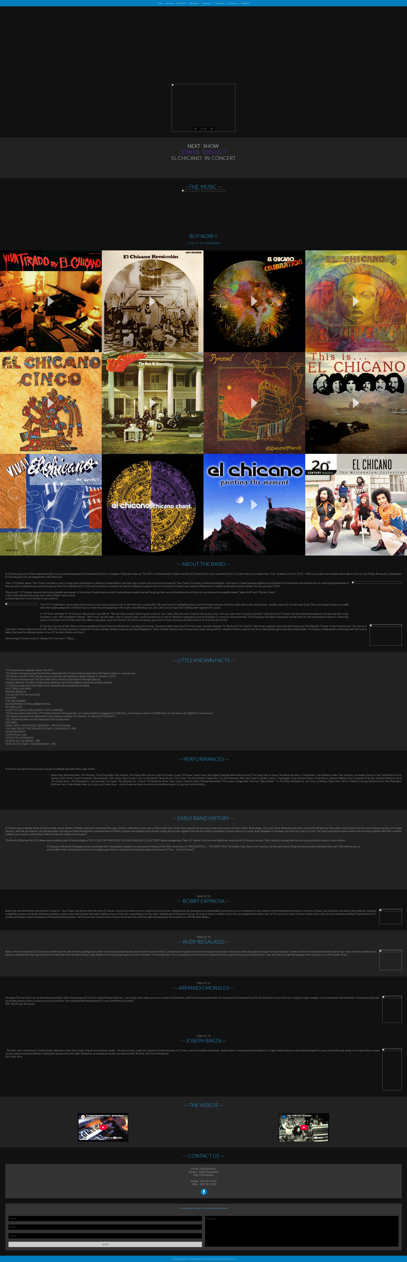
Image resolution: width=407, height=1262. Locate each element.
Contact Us (233, 3)
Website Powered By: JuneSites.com (221, 1259)
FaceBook (245, 3)
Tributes (206, 3)
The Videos (220, 3)
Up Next (169, 3)
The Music (181, 3)
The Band (193, 3)
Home (160, 3)
